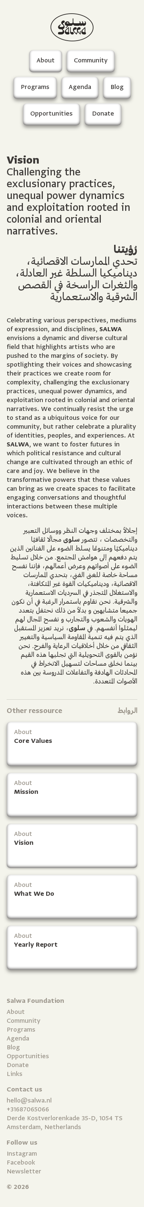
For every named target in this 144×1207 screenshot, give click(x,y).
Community (23, 1020)
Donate (18, 1065)
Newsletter (24, 1171)
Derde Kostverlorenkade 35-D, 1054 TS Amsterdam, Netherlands (65, 1122)
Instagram (22, 1153)
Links (15, 1074)
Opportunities (28, 1056)
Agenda (18, 1038)
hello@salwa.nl (29, 1100)
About (16, 1012)
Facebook (21, 1162)
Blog (13, 1047)
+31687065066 (28, 1109)
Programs (21, 1029)
